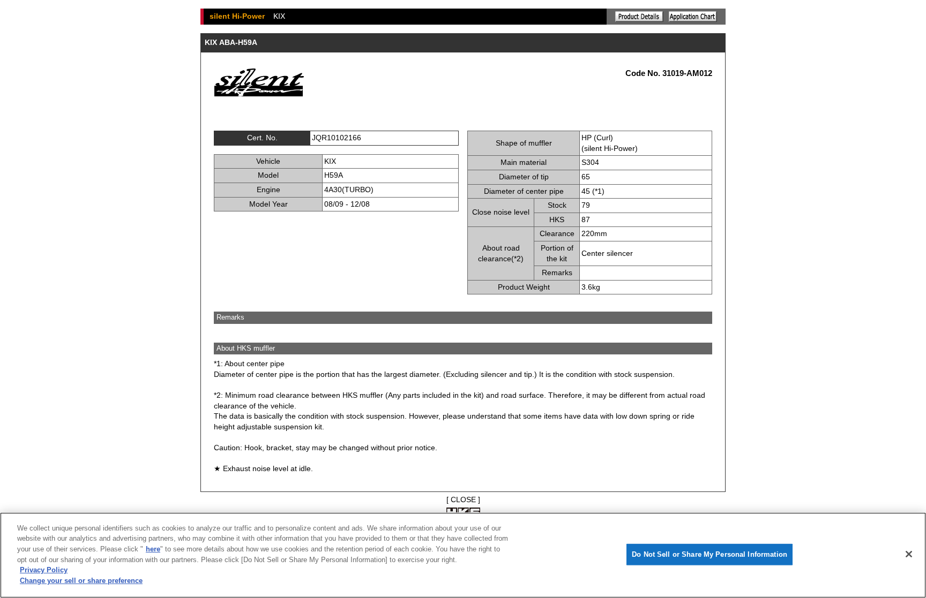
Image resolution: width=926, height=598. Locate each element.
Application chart (693, 16)
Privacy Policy (44, 570)
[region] (463, 555)
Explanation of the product (639, 16)
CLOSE (463, 499)
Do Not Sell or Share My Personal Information (709, 554)
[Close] (909, 554)
